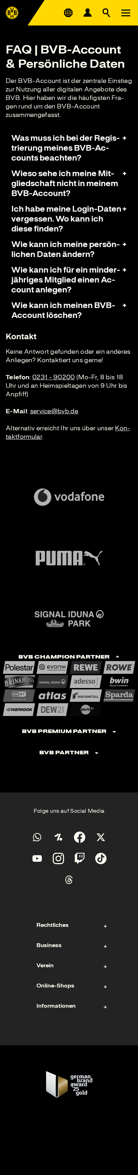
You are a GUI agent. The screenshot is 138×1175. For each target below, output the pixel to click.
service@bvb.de (54, 411)
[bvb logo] (12, 12)
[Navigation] (125, 12)
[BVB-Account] (87, 12)
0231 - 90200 (53, 377)
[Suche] (106, 12)
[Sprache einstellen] (68, 12)
